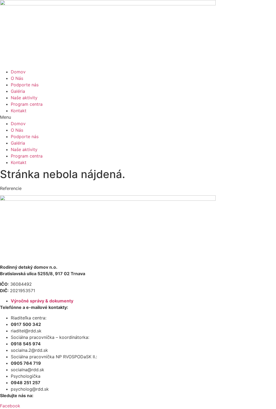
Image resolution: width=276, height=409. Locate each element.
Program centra (27, 104)
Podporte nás (25, 84)
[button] (138, 117)
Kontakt (18, 110)
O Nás (17, 78)
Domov (18, 71)
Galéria (18, 91)
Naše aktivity (24, 97)
